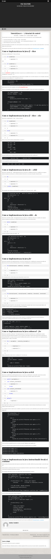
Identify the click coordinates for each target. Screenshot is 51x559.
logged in (9, 543)
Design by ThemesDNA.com (25, 557)
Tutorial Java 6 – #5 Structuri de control (25, 33)
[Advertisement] (25, 17)
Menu (4, 1)
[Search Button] (48, 1)
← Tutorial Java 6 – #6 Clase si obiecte (10, 534)
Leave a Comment (31, 35)
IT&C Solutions (25, 4)
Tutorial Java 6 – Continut (38, 48)
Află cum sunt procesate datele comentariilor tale (35, 545)
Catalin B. (17, 35)
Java (36, 35)
